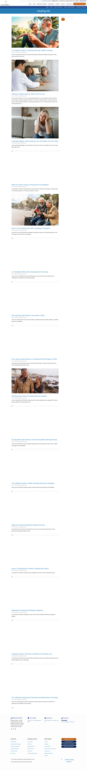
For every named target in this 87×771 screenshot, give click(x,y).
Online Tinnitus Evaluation (69, 7)
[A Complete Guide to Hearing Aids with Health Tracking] (35, 32)
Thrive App (13, 753)
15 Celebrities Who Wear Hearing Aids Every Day (30, 272)
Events (51, 7)
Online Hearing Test (47, 0)
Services (63, 4)
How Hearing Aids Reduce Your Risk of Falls (28, 315)
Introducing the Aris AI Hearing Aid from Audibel (29, 396)
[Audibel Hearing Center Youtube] (15, 729)
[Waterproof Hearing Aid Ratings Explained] (35, 591)
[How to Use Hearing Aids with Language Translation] (35, 209)
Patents (46, 755)
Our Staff (29, 744)
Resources (69, 4)
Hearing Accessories (15, 746)
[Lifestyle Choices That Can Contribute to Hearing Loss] (35, 635)
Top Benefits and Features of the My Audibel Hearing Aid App (34, 440)
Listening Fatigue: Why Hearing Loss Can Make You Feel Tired (35, 141)
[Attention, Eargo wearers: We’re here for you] (35, 75)
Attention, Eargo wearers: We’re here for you (28, 94)
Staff (34, 4)
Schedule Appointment (79, 4)
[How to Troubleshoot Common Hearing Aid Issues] (35, 549)
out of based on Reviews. (68, 719)
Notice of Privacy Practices (50, 748)
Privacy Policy (47, 746)
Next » (12, 707)
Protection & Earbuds (41, 4)
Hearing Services (31, 746)
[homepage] (5, 3)
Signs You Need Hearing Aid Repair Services (28, 525)
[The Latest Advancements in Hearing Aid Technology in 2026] (35, 340)
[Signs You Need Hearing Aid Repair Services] (35, 506)
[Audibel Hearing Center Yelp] (13, 729)
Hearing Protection (15, 748)
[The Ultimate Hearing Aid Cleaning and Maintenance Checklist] (35, 678)
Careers (46, 741)
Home (30, 4)
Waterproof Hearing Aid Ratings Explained (27, 610)
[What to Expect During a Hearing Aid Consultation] (35, 166)
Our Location (30, 741)
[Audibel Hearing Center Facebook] (11, 729)
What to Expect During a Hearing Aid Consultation (30, 185)
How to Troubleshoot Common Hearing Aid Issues (30, 569)
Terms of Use (47, 751)
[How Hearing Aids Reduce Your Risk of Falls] (35, 296)
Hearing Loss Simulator (81, 7)
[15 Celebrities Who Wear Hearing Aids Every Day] (35, 253)
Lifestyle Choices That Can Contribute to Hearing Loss (32, 654)
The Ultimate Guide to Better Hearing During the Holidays (33, 483)
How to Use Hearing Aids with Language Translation (31, 228)
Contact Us (30, 751)
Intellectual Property (48, 753)
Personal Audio (14, 751)
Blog (47, 7)
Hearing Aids (51, 4)
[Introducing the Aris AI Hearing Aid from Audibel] (35, 380)
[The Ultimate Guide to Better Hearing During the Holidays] (35, 464)
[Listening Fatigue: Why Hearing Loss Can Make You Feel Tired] (35, 122)
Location (57, 4)
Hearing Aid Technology (16, 744)
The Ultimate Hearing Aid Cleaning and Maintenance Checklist (35, 697)
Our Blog (46, 744)
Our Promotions (31, 748)
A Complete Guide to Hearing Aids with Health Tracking (32, 50)
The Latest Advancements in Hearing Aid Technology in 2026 (34, 359)
